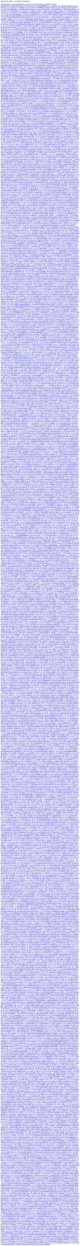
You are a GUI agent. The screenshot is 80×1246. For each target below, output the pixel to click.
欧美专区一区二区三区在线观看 (33, 45)
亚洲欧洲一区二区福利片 (41, 556)
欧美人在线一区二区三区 (57, 258)
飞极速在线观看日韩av (23, 453)
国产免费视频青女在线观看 (21, 581)
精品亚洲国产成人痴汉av (11, 550)
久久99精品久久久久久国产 (69, 218)
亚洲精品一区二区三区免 (45, 235)
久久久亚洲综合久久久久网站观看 (18, 12)
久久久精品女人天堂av (55, 6)
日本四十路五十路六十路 (17, 621)
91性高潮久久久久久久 (65, 495)
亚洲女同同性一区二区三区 (39, 291)
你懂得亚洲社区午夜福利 (31, 19)
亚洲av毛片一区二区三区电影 (48, 47)
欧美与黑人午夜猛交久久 (32, 365)
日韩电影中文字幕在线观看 (16, 100)
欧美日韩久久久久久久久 (54, 370)
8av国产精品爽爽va (22, 189)
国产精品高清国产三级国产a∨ (67, 472)
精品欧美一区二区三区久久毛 (19, 350)
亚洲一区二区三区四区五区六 (56, 142)
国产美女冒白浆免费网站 (31, 393)
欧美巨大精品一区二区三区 (42, 147)
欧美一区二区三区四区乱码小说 (55, 109)
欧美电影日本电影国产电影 (16, 98)
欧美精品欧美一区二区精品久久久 (26, 446)
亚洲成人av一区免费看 (58, 599)
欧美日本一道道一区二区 (66, 293)
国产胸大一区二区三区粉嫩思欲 (40, 111)
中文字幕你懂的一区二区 (43, 326)
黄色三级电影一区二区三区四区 (64, 362)
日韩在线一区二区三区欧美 (54, 256)
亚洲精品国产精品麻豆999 (51, 187)
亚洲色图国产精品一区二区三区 (22, 271)
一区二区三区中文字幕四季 (46, 637)
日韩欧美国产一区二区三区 (70, 634)
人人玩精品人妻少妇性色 (58, 52)
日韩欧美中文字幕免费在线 (68, 299)
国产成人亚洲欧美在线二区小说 (63, 416)
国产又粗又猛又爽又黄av (66, 105)
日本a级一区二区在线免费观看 (27, 395)
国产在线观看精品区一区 (63, 166)
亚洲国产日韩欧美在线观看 (52, 441)
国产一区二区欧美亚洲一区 (22, 187)
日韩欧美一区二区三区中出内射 (38, 451)
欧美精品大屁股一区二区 (41, 192)
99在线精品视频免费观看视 (54, 265)
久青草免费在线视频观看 (60, 235)
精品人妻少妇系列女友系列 (29, 205)
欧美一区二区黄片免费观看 (24, 154)
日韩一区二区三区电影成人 (30, 202)
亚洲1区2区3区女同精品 (68, 157)
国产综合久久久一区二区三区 (32, 17)
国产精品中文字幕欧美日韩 (66, 65)
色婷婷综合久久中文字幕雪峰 (31, 547)
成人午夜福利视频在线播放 (16, 48)
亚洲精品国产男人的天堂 (56, 210)
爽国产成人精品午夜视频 (16, 639)
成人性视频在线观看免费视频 (47, 116)
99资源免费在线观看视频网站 (61, 53)
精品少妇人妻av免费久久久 (39, 459)
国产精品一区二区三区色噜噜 (52, 240)
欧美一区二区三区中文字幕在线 (15, 540)
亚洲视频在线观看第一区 (43, 395)
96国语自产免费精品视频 (41, 512)
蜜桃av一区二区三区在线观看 (20, 309)
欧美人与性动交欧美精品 (42, 321)
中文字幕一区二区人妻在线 (57, 7)
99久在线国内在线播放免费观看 (38, 268)
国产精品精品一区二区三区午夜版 (62, 195)
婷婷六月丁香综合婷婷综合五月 (47, 410)
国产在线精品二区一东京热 (8, 601)
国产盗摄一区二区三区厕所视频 (61, 594)
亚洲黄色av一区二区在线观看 (40, 390)
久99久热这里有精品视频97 (45, 83)
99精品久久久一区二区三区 (59, 39)
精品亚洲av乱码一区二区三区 (25, 62)
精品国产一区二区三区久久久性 (68, 302)
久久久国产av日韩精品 (61, 205)
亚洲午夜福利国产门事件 (25, 184)
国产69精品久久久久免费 (24, 314)
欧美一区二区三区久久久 (49, 476)
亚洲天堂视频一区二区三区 (60, 365)
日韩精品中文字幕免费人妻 (12, 556)
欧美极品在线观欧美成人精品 (51, 550)
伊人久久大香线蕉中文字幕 (36, 309)
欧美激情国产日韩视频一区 (15, 85)
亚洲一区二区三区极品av (41, 253)
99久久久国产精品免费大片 (17, 118)
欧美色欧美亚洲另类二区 (25, 236)
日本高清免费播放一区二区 (39, 375)
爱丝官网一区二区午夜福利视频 (39, 60)
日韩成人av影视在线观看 (20, 593)
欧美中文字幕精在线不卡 (26, 655)
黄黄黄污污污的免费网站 (11, 375)
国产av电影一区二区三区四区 (22, 444)
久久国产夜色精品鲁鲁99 (25, 433)
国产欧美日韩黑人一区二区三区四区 (41, 535)
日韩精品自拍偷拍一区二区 (57, 431)
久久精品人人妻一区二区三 (60, 199)
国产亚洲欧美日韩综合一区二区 (25, 603)
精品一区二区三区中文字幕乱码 (14, 30)
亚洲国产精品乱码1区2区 (9, 133)
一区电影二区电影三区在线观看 (40, 324)
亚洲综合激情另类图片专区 (57, 565)
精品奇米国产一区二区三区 (8, 261)
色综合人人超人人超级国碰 (29, 233)
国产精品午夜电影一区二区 (53, 108)
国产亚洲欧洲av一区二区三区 (9, 62)
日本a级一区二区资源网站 (51, 294)
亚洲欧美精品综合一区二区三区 (42, 39)
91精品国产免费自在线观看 (60, 436)
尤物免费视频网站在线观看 (46, 88)
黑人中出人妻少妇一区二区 (38, 263)
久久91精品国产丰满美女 (41, 152)
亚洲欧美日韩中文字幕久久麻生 (17, 650)
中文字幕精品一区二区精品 (30, 608)
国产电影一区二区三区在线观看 (68, 593)
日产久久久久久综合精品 (15, 86)
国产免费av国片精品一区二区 (48, 98)
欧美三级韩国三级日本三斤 (56, 68)
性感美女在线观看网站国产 (39, 509)
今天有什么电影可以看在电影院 (41, 279)
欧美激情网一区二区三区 (46, 657)
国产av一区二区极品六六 (31, 27)
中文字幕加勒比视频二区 (62, 250)
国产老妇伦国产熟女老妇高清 (33, 200)
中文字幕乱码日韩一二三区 (47, 78)
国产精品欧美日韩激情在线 (26, 377)
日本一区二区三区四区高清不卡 (31, 520)
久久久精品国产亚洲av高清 (24, 142)
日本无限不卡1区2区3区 (22, 261)
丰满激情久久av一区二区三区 (37, 525)
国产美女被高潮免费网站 (9, 642)
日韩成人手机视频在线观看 (70, 301)
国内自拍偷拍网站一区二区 (63, 584)
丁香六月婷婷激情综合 (29, 50)
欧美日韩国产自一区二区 (32, 400)
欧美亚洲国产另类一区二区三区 (20, 225)
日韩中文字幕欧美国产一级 (41, 654)
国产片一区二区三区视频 (31, 48)
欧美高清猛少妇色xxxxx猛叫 (41, 276)
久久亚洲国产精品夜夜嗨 (35, 80)
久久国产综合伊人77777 (69, 457)
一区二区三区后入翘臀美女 (38, 444)
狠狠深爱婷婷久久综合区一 (49, 368)
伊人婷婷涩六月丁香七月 (65, 44)
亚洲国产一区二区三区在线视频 (36, 408)
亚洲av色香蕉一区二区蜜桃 (62, 406)
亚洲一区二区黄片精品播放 (69, 278)
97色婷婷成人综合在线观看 (43, 149)
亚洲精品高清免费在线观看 (44, 72)
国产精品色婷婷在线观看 (71, 599)
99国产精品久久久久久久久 (9, 174)
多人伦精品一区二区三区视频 (9, 576)
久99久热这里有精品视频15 (10, 9)
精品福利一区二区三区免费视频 (17, 90)
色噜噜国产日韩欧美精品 (48, 335)
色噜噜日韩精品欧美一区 (17, 25)
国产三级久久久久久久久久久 (32, 540)
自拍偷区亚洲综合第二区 (9, 515)
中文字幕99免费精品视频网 (11, 423)
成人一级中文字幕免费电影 (67, 367)
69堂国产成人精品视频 (71, 556)
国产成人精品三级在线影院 (25, 192)
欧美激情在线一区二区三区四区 (44, 53)
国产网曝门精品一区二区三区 (50, 45)
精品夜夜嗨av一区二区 (46, 337)
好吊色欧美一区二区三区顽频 (36, 413)
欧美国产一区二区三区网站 (13, 205)
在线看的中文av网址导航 (61, 359)
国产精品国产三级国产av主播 (54, 350)
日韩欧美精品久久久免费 (18, 401)
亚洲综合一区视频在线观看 (50, 545)
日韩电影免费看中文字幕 (39, 286)
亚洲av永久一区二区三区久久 (42, 423)
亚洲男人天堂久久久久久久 (39, 505)
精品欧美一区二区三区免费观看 (48, 19)
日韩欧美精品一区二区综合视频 (21, 60)
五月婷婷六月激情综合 (40, 575)
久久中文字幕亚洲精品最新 (29, 151)
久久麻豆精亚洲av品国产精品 (70, 162)
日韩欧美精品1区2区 (51, 63)
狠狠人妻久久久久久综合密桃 (55, 459)
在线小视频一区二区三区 (41, 222)
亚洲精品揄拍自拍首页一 (15, 547)
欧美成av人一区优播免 (52, 453)
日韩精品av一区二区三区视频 (66, 167)
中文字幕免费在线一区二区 (14, 608)
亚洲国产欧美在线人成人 (25, 114)
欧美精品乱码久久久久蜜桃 (27, 344)
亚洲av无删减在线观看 (68, 568)
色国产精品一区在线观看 (43, 194)
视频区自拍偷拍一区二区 (35, 372)
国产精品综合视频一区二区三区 (53, 309)
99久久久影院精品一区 (34, 357)
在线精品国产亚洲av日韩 (20, 362)
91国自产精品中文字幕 (52, 65)
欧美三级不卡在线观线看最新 (53, 388)
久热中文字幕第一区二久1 (46, 95)
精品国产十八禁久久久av (56, 276)
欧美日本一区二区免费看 (12, 29)
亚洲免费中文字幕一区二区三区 (64, 24)
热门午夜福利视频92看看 (54, 456)
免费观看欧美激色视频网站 (39, 449)
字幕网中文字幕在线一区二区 (59, 608)
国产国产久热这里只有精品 (57, 319)
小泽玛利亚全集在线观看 (57, 146)
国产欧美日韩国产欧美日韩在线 (55, 636)
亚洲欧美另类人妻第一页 (23, 175)
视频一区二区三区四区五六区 (52, 532)
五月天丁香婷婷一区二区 (50, 415)
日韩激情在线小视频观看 (49, 542)
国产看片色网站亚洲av (70, 279)
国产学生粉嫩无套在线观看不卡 (21, 63)
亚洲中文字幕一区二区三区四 (24, 283)
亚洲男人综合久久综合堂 (19, 652)
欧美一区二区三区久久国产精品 (25, 553)
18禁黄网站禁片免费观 (35, 392)
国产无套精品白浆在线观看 (59, 492)
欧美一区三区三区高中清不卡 (40, 138)
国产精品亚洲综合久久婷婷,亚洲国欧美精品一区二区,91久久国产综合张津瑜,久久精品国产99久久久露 (29, 4)
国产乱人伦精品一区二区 (71, 314)
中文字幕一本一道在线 (42, 210)
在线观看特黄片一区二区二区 (20, 354)
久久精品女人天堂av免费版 (43, 548)
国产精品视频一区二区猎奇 (21, 14)
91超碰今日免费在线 (36, 550)
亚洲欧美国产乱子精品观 (24, 279)
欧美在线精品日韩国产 (32, 128)
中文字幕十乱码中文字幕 (34, 543)
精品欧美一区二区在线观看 (69, 443)
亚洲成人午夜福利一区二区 (52, 454)
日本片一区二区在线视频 (65, 93)
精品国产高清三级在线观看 (9, 70)
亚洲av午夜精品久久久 (18, 644)
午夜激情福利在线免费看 (33, 241)
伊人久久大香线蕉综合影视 (21, 146)
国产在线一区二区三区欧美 (43, 190)
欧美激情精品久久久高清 (35, 169)
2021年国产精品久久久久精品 (36, 157)
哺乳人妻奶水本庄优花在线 (56, 380)
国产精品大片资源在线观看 (69, 462)
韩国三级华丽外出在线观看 (8, 265)
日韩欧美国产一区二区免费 (69, 387)
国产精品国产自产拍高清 (38, 124)
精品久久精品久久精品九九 (29, 403)
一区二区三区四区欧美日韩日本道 (25, 594)
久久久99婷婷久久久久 (34, 101)
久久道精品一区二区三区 (12, 502)
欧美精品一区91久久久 (48, 362)
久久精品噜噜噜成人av (48, 652)
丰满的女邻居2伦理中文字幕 (52, 106)
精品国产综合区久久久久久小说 (23, 448)
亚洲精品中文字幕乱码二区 (27, 73)
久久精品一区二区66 (34, 354)
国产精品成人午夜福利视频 (37, 65)
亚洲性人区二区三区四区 (66, 11)
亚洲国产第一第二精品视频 (70, 189)
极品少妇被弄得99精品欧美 (9, 114)
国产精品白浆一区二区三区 (61, 363)
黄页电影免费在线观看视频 (38, 108)
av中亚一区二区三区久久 (42, 614)
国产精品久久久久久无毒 (46, 30)
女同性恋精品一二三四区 (54, 449)
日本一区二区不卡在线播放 (62, 627)
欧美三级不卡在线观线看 (39, 271)
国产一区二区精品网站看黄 (64, 588)
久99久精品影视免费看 (64, 418)
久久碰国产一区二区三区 (42, 634)
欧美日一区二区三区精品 (41, 288)
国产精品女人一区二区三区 (68, 37)
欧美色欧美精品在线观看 (37, 81)
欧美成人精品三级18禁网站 (20, 101)
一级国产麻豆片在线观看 (25, 632)
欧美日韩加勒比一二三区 (26, 423)
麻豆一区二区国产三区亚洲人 (32, 335)
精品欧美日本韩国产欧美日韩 (56, 433)
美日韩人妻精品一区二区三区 (55, 159)
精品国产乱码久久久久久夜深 (49, 58)
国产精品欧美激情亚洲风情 (39, 322)
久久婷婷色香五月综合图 (15, 22)
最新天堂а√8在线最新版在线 (68, 62)
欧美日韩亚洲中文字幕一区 (30, 250)
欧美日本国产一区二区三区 (63, 484)
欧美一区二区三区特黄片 (65, 624)
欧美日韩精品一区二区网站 (9, 136)
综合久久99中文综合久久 (18, 47)
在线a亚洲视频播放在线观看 (36, 106)
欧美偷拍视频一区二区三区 (25, 274)
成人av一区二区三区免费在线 (50, 269)
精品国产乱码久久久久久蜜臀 (49, 307)
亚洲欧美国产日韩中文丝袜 (48, 166)
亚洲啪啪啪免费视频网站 (22, 268)
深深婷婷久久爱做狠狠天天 (8, 175)
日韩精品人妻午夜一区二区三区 (9, 184)
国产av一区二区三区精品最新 (62, 645)
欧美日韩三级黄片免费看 (23, 218)
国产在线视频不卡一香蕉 (25, 330)
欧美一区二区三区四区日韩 (34, 223)
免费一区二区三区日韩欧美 (54, 164)
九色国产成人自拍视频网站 (16, 335)
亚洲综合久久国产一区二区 (20, 67)
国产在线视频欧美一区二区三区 (24, 301)
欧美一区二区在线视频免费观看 (61, 424)
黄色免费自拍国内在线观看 (70, 281)
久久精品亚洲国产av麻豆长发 (65, 355)
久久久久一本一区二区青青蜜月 (56, 530)
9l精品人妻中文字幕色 (44, 134)
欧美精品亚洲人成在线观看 (43, 421)
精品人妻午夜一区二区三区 (23, 111)
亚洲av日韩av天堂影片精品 (40, 568)
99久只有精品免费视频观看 (39, 273)
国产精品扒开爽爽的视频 (28, 210)
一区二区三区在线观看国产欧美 (15, 312)
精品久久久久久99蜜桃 (21, 302)
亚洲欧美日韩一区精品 (13, 647)
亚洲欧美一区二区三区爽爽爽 (39, 329)
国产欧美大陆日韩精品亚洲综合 (55, 271)
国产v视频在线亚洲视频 (54, 253)
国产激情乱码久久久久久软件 (43, 121)
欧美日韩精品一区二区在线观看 (30, 426)
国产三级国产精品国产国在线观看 (57, 192)
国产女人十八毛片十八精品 (51, 90)
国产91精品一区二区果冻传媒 (23, 340)
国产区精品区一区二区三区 (65, 144)
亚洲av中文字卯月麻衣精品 (30, 85)
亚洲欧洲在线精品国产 (24, 174)
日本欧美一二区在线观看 (56, 215)
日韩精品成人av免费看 (48, 223)
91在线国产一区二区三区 (54, 462)
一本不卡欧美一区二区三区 (22, 263)
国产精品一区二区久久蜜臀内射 (31, 355)
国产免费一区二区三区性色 (63, 335)
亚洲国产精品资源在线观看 (61, 479)
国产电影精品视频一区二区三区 (51, 80)
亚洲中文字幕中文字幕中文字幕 (55, 230)
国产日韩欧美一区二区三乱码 (27, 311)
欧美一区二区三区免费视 (44, 517)
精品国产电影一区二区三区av (64, 78)
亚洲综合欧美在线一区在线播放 (55, 286)
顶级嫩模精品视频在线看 (38, 441)
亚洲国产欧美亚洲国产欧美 (71, 182)
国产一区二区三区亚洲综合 (16, 78)
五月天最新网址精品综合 (14, 403)
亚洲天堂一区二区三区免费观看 (63, 243)
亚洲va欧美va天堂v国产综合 (24, 6)
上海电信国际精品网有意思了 (27, 52)
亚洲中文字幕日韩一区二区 (8, 507)
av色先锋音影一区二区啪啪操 (43, 594)
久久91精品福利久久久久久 (34, 477)
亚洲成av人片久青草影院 (26, 654)
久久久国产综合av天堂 (22, 293)
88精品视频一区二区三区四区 (54, 589)
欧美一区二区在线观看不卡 (51, 619)
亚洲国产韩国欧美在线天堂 (18, 15)
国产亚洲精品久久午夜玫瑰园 (57, 502)
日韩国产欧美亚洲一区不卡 (47, 118)
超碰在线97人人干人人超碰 (8, 462)
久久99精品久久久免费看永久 (26, 68)
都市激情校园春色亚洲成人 (68, 306)
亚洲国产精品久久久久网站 (30, 55)
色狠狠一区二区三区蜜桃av (60, 27)
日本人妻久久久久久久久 (58, 382)
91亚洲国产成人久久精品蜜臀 (51, 571)
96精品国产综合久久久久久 (47, 584)
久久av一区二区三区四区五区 (59, 326)
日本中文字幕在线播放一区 (66, 571)
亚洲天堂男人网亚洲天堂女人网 (52, 218)
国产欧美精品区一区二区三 (19, 558)
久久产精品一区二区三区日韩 (22, 388)
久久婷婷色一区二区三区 (15, 428)
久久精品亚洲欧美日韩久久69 (41, 182)
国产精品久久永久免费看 (62, 17)
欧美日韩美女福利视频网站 (48, 86)
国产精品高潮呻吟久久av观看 (42, 553)
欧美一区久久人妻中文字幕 (38, 129)
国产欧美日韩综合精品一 (63, 476)
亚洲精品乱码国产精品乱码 (55, 217)
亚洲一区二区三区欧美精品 (21, 238)
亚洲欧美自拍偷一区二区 (28, 396)
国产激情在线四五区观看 (40, 456)
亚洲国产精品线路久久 (24, 217)
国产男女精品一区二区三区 (69, 591)
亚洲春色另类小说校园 (24, 251)
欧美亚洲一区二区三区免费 (39, 316)
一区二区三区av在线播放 (32, 296)
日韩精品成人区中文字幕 (66, 453)
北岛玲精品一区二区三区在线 (24, 281)
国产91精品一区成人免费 (61, 208)
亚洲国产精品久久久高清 (15, 96)
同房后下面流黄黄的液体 (22, 573)
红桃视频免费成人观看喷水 (12, 152)
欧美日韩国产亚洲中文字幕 (31, 639)
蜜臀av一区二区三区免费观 (44, 42)
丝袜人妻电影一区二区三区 (14, 629)
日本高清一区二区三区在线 (37, 63)
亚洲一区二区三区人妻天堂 (55, 298)
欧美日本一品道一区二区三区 (9, 453)
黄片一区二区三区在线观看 (53, 591)
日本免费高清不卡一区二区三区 (55, 263)
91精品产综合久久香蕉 (71, 378)
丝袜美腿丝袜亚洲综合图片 (64, 540)
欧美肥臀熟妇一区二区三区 (71, 316)
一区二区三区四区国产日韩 (35, 593)
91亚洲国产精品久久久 (71, 283)
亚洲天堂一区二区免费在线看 (9, 504)
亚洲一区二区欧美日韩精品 (21, 527)
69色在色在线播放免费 (45, 34)
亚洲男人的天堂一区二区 (7, 636)
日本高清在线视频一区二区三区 (32, 57)
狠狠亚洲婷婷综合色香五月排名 (23, 530)
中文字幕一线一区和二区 (14, 426)
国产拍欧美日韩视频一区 (19, 93)
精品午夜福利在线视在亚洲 (68, 441)
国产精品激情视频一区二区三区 (47, 401)
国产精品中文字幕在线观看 (20, 619)
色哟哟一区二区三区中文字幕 (13, 207)
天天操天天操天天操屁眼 (35, 299)
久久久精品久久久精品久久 (57, 420)
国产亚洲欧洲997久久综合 (59, 34)
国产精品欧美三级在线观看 (34, 650)
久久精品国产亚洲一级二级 (37, 14)
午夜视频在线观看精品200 (8, 390)
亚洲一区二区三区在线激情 (16, 119)
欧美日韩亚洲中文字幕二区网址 (15, 200)
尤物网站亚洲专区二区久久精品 (29, 482)
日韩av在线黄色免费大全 (71, 213)
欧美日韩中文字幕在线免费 (20, 169)
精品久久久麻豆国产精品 (31, 612)
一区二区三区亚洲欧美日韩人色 (55, 114)
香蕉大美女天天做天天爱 (20, 372)
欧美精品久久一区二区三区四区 (46, 486)
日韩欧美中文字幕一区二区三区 (36, 528)
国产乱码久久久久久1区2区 (34, 652)
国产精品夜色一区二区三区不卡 (63, 96)
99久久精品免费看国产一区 (67, 255)
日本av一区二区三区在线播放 (36, 347)
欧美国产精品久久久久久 (12, 568)
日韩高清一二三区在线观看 (52, 622)
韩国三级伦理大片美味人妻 (43, 538)
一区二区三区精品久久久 (66, 413)
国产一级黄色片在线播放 (18, 363)
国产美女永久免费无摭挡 (31, 627)
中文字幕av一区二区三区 (36, 156)
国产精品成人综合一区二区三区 (51, 563)
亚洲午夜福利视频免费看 (31, 235)
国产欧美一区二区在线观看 (57, 220)
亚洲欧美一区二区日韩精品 (60, 25)
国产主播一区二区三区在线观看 (24, 565)
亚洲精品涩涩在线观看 (51, 91)
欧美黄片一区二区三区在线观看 (48, 611)
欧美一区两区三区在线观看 (57, 141)
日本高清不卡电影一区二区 (46, 639)
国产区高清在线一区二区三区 (38, 164)
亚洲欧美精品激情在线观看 (41, 75)
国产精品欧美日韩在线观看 (62, 57)
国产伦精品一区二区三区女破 (10, 538)
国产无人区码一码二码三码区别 (12, 151)
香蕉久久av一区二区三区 (58, 134)
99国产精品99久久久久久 (55, 268)
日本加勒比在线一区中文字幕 (68, 550)
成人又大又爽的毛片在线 (23, 515)
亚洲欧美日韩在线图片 (24, 136)
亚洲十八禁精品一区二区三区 (10, 377)
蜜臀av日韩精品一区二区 (72, 142)
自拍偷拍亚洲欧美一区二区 (35, 189)
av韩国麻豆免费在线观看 (70, 350)
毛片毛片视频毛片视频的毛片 (48, 100)
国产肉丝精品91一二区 (52, 105)
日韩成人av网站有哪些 (36, 317)
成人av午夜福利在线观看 (22, 156)
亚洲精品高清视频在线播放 (15, 367)
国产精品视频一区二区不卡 (71, 390)
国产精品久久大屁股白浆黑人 (23, 213)
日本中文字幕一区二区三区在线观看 (40, 146)
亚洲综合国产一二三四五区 (20, 227)
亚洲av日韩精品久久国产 (39, 265)
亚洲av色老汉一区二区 (12, 395)
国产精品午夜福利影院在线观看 (33, 542)
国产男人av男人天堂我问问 (23, 91)
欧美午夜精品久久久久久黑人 (48, 523)
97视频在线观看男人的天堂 (50, 495)
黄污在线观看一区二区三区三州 (23, 162)
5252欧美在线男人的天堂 (69, 136)
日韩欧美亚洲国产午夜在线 (52, 598)
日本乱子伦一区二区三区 (53, 528)
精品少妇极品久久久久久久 (38, 230)
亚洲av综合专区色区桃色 (14, 580)
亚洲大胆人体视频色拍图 (22, 392)
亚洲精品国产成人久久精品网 (46, 489)
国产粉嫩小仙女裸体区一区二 (10, 113)
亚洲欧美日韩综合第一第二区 (56, 232)
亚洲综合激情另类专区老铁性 (36, 227)
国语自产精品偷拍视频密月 (39, 576)
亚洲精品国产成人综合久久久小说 (48, 202)
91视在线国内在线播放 (51, 624)
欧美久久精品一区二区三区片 (47, 32)
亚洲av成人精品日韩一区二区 (55, 228)
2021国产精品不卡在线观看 (8, 378)
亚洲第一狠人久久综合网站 (64, 354)
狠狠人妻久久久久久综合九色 (9, 7)
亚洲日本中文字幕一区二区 (23, 131)
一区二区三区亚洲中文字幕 (27, 522)
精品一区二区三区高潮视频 (67, 238)
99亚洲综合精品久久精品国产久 (25, 222)
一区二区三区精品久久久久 (13, 342)
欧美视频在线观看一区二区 (66, 533)
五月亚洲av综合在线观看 (13, 482)
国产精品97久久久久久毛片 (43, 481)
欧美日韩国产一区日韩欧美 (61, 88)
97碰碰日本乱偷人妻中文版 (56, 556)
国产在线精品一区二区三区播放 (58, 515)
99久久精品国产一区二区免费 (37, 573)
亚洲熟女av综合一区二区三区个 (22, 352)
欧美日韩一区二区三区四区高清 (70, 449)
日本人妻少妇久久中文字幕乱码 (21, 108)
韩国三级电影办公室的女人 (24, 265)
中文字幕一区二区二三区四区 (50, 471)
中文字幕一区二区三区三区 (58, 246)
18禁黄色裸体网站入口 (57, 9)
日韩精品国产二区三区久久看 (43, 599)
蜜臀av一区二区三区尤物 (38, 136)
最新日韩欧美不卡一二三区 (58, 553)
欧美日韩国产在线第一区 (20, 255)
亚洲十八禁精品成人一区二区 (15, 235)
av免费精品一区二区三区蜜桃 (27, 481)
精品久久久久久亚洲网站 (22, 144)
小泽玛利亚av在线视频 (66, 617)
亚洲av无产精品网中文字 (70, 180)
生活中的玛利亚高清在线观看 (24, 456)
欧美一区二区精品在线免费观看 (38, 238)
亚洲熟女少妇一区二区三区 (19, 80)
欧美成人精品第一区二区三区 (48, 662)
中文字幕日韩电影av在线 (13, 421)
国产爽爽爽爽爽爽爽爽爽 (53, 184)
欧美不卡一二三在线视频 (22, 260)
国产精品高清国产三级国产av (53, 136)
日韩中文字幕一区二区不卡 (11, 73)
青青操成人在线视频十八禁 (32, 584)
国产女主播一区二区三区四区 (68, 558)
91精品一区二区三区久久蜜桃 (24, 172)
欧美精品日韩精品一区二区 (56, 512)
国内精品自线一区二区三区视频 (18, 37)
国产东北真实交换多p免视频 (64, 100)
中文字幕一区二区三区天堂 (50, 317)
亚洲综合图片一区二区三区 (42, 141)
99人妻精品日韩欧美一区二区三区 (29, 383)
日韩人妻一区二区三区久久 (51, 302)
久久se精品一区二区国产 (54, 352)
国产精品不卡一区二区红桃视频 (40, 251)
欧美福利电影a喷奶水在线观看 (40, 510)
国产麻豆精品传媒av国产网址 (52, 558)
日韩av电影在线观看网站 (61, 396)
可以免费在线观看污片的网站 (9, 190)
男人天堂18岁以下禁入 (59, 641)
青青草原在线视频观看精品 (23, 509)
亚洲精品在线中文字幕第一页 (70, 161)
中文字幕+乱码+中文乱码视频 (71, 133)
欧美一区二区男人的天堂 (46, 596)
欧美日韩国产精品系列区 (15, 355)
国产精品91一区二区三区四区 (10, 326)
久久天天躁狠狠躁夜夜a (46, 547)
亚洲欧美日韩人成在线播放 (21, 256)
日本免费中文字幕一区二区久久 (30, 248)
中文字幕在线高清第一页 (39, 161)
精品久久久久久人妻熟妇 (67, 372)
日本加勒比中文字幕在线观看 (27, 538)
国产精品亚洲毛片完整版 (18, 664)
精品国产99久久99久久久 (23, 591)
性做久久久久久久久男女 (71, 271)
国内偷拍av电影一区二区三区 (15, 596)
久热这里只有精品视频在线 (45, 479)
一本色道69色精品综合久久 (14, 203)
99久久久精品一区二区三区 (26, 321)
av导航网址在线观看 (66, 35)
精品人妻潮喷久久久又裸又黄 (63, 118)
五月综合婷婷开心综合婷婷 (44, 424)
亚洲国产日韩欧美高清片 (35, 368)
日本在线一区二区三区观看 (64, 86)
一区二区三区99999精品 (27, 431)
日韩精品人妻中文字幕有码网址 (9, 134)
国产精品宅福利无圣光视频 (59, 151)
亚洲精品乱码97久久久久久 (66, 561)
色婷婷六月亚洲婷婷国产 (19, 543)
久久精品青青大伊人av (15, 195)
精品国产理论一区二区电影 (70, 589)
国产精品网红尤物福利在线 (27, 149)
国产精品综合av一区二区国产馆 (17, 586)
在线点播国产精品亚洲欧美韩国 (20, 81)
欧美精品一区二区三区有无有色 (23, 583)
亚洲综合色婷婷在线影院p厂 (43, 311)
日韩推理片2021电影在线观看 (61, 631)
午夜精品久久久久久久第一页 (31, 484)
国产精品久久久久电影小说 (37, 443)
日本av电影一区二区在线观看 (56, 375)
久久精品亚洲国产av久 (44, 312)
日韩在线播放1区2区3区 (45, 55)
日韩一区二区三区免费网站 (17, 405)
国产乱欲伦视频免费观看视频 (10, 180)
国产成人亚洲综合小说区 (16, 611)
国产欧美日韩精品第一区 (45, 631)
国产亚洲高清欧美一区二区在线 (33, 571)
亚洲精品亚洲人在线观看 (33, 24)
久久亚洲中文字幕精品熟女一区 (40, 515)
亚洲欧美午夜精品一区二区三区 (11, 383)
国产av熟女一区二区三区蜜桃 (64, 494)
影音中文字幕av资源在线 (20, 166)
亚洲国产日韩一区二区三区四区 (45, 518)
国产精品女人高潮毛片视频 (22, 164)
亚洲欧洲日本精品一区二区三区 (9, 52)
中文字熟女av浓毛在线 (24, 550)
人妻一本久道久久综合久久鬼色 (16, 606)
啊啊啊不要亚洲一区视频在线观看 (28, 134)
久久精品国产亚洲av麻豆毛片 (50, 533)
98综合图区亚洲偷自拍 (11, 75)
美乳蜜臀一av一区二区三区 (34, 103)
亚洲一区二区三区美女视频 (56, 60)
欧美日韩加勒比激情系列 (22, 159)
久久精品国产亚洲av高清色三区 (26, 382)
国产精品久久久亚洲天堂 (70, 289)
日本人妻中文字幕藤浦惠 (58, 296)
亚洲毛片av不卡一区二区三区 (16, 19)
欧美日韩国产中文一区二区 (70, 461)
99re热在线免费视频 (11, 253)
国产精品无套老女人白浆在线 (49, 167)
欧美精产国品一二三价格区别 (55, 174)
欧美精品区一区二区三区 (47, 490)
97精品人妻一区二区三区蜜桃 (47, 207)
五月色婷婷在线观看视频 (17, 243)
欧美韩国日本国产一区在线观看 (62, 20)
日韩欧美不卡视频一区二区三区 (23, 39)
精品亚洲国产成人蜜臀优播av (55, 505)
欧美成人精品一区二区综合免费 (30, 494)
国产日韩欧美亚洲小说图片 (16, 627)
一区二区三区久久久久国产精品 (37, 350)
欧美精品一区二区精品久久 (59, 548)
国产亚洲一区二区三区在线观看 (63, 22)
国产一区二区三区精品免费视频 (25, 507)
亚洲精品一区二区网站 (15, 40)
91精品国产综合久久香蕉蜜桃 (27, 29)
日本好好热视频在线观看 (56, 654)
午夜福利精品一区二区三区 (30, 22)
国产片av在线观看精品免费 (32, 78)
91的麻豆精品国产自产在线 (69, 265)
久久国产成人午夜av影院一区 (51, 11)
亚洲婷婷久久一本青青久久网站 (39, 215)
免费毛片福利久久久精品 (55, 222)
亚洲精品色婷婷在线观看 (53, 171)
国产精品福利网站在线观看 (27, 77)
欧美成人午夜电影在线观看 (23, 378)
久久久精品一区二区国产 (20, 532)
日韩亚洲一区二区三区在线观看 (21, 185)
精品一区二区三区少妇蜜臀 (68, 12)
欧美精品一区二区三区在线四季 (62, 578)
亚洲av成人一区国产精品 (46, 128)
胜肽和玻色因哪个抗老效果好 (12, 149)
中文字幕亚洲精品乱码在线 (49, 392)
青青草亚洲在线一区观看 (26, 502)
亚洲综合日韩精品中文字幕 (46, 96)
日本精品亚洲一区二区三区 (71, 512)
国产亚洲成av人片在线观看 (69, 253)
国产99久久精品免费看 (51, 227)
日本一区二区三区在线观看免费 (56, 451)
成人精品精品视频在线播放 (8, 131)
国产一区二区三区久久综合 (50, 360)
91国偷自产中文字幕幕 (70, 380)
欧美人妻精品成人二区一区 (64, 410)
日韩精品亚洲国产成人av (54, 278)
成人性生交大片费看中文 (10, 251)
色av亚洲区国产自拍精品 (45, 27)
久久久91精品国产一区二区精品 (41, 461)
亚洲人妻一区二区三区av (66, 45)
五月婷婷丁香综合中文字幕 (9, 466)
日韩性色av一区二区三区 (57, 632)
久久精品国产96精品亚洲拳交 (49, 93)
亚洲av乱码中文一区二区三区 (57, 283)
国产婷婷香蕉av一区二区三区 (23, 138)
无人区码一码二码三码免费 (53, 443)
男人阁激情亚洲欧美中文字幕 (65, 332)
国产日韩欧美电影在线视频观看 (32, 367)
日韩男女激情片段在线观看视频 (19, 171)
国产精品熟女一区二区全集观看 (27, 504)
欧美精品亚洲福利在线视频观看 (67, 581)
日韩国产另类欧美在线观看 (19, 411)
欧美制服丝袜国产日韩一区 (48, 540)
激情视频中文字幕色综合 (32, 118)
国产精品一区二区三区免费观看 (26, 190)
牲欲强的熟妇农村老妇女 (9, 461)
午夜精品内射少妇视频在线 (70, 309)
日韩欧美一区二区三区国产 (9, 339)
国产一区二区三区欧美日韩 (28, 72)
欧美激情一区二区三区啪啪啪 (11, 77)
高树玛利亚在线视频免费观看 (24, 390)
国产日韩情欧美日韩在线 (17, 429)
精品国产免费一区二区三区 (32, 405)
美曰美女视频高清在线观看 (52, 306)
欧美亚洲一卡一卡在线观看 (46, 385)
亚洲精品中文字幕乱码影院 (55, 138)
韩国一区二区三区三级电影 (23, 124)
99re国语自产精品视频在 (23, 443)
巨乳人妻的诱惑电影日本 (12, 147)
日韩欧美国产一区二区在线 (11, 179)
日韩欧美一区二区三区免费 (66, 400)
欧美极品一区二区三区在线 (42, 327)
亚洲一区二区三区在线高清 (42, 487)
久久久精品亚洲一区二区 (23, 441)
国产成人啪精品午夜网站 (72, 451)
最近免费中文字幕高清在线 (24, 182)
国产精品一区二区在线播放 (27, 518)
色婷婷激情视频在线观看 (23, 126)
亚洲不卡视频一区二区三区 (14, 490)
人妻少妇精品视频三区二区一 (45, 647)
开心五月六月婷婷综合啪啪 (18, 58)
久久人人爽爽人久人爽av (26, 298)
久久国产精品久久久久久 (42, 603)
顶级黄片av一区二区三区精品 (23, 286)
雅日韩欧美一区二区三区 (38, 589)
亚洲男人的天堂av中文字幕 (36, 581)
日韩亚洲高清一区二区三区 (19, 157)
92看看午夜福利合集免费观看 (58, 175)
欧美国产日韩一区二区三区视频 (62, 95)
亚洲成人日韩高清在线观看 (65, 91)
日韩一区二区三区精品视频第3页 (58, 274)
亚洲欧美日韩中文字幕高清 (50, 527)
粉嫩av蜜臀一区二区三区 (37, 185)
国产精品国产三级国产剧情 (39, 340)
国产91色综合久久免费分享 (56, 314)
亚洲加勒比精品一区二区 (35, 44)
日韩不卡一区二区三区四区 (16, 95)
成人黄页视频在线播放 (46, 365)
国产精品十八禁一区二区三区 (9, 324)
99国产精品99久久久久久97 (61, 48)
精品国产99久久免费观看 (72, 220)
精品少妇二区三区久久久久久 (17, 497)
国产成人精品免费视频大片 (11, 655)
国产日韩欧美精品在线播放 (41, 70)
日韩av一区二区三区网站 (36, 284)
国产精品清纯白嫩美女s (30, 42)
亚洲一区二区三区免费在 (13, 276)
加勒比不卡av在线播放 (7, 451)
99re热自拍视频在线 (18, 571)
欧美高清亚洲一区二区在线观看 (54, 67)
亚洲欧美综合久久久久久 (26, 179)
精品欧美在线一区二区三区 (31, 596)
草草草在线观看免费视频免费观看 (30, 523)
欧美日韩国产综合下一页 (68, 352)
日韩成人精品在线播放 (31, 401)
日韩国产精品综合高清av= (25, 467)
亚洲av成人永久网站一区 (59, 55)
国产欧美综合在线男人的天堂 (55, 129)
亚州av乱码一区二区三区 (50, 332)
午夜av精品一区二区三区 (31, 479)
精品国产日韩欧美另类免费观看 (15, 489)
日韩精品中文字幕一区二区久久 (46, 406)
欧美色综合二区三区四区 (69, 347)
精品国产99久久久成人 (63, 438)
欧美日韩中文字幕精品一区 (18, 294)
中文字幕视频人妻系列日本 (71, 466)
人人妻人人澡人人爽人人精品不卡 (23, 387)
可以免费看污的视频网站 (52, 14)
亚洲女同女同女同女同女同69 (55, 316)
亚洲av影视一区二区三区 (25, 434)
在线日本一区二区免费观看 (14, 32)
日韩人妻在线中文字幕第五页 (38, 228)
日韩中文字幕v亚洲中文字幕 (13, 494)
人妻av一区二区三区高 (50, 586)
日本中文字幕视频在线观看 (48, 354)
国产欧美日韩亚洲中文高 (34, 58)
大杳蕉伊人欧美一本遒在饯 (40, 283)
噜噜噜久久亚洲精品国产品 (27, 53)
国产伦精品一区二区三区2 (67, 106)
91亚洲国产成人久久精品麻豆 (56, 260)
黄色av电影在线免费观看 (20, 551)
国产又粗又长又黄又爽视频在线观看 (61, 194)
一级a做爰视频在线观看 (64, 545)
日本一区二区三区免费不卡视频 (56, 329)
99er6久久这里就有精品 (65, 197)
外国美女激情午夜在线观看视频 (60, 311)
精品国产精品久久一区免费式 (35, 90)
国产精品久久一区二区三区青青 (63, 385)
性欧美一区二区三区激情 (36, 415)
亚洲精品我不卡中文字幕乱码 (13, 424)
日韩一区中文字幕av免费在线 (52, 37)
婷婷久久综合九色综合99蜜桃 (66, 58)
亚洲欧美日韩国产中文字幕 (70, 217)
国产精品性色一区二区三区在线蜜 (18, 44)
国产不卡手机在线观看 (13, 420)
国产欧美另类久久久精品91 (58, 312)
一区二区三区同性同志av (66, 471)
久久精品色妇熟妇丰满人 (31, 243)
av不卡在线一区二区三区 (10, 433)
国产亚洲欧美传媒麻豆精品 (65, 307)
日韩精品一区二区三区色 (26, 660)
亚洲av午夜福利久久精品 (12, 487)
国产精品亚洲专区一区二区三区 (61, 606)
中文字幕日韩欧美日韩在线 (36, 457)
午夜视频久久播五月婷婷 (59, 644)
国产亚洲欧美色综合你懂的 (11, 298)
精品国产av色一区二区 (10, 441)
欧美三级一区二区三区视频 (8, 283)
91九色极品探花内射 (45, 296)
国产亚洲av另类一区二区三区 (71, 575)
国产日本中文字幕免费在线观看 (17, 24)
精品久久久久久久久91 (18, 400)
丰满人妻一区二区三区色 (66, 619)
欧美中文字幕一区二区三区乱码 (37, 171)
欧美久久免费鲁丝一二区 (18, 588)
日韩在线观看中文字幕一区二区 (49, 398)
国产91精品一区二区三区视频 (19, 106)
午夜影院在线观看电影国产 (27, 319)
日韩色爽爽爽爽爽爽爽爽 (55, 133)
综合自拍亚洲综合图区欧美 (71, 258)
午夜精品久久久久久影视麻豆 (37, 373)
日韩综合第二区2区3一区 (13, 72)
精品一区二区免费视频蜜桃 (21, 415)
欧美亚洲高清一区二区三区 (47, 248)
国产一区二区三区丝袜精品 (32, 98)
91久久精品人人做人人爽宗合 (36, 411)
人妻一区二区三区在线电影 (30, 203)
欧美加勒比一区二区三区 (27, 575)
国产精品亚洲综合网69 (36, 126)
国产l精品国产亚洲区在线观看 (9, 467)
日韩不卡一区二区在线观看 (17, 208)
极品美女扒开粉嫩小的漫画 (35, 532)
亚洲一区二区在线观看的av (8, 111)
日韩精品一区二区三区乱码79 (63, 248)
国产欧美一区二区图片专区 (62, 223)
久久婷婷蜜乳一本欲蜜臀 (64, 98)
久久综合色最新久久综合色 (25, 370)
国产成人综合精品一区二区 (51, 593)
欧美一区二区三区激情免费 (59, 123)
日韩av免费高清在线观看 (12, 660)
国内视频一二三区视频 (39, 154)
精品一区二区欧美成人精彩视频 (39, 500)
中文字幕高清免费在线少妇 (46, 22)
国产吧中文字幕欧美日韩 (50, 126)
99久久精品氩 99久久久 (32, 34)
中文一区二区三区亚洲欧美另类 (62, 657)
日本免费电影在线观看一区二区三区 (61, 583)
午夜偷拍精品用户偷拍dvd (51, 81)
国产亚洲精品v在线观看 (39, 172)
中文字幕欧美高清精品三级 (54, 273)
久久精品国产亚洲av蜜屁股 (8, 126)
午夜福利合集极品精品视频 (41, 655)
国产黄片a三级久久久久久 (17, 584)
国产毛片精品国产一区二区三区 (50, 367)
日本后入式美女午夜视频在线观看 (48, 400)
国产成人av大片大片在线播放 (13, 517)
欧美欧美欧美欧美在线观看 (25, 253)
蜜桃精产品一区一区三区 (40, 464)
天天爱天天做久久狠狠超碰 (47, 484)
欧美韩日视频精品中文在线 (25, 70)
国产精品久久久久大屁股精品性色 (68, 317)
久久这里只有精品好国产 (14, 555)
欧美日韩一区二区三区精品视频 (38, 260)
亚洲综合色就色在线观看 (65, 294)
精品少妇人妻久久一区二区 (21, 622)
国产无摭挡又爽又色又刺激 (24, 133)
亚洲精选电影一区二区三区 (19, 474)
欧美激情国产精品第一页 (15, 202)
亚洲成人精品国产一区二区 (14, 50)
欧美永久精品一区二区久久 (59, 121)
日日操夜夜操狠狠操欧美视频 (10, 161)
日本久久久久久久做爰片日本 (34, 35)
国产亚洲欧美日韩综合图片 (8, 553)
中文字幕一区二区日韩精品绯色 (62, 30)
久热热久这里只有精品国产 (65, 398)
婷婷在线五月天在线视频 (71, 50)
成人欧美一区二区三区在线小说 (56, 576)
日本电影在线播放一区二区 (26, 514)
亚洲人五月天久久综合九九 (24, 345)
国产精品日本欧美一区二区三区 (15, 27)
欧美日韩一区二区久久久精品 (53, 266)
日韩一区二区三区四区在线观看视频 (68, 368)
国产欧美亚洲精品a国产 (9, 293)
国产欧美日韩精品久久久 (70, 228)
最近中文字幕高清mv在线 (29, 659)
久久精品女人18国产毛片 (63, 486)
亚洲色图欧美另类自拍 (36, 218)
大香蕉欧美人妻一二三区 (23, 317)
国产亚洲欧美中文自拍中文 (45, 40)
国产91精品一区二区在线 (30, 245)
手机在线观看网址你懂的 (49, 169)
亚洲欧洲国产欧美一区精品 (23, 459)
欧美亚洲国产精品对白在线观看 (50, 200)
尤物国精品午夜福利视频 (33, 93)
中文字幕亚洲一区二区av (27, 556)
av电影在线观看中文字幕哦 (9, 274)
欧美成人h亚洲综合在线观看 (46, 208)
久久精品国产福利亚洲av (30, 629)
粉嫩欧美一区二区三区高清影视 (64, 116)
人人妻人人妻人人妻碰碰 (27, 634)
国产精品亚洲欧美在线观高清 (35, 294)
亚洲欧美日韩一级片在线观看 (60, 77)
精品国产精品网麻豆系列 (12, 212)
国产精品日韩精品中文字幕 (64, 586)
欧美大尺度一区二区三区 (37, 266)
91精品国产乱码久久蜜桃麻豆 (70, 444)
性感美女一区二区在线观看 (54, 161)
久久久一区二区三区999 (39, 184)
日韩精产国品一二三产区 (48, 17)
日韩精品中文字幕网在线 (55, 568)
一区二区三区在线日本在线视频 (51, 560)
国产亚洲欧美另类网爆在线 (60, 128)
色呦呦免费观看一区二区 (43, 50)
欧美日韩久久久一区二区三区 (57, 614)
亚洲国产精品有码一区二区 (27, 421)
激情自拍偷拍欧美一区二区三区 (19, 373)
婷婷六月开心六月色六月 (22, 11)
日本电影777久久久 (61, 499)
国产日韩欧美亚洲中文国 (31, 95)
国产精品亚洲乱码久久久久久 (70, 6)
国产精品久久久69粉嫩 (55, 655)
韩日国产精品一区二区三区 (21, 471)
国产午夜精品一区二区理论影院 (57, 604)
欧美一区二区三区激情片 (7, 340)
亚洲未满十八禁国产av (31, 208)
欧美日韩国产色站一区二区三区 (33, 360)
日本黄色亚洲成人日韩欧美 (30, 96)
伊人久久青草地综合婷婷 (43, 9)
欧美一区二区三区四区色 (51, 236)
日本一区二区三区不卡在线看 (50, 293)
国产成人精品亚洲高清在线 (61, 83)
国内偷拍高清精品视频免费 (46, 85)
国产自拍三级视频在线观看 (37, 105)
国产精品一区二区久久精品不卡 (17, 477)
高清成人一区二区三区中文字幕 (31, 86)
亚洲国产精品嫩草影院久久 (57, 111)
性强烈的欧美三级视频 (72, 377)
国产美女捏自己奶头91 (31, 606)
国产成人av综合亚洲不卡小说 (70, 388)
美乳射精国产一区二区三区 (26, 75)
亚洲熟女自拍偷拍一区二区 (48, 355)
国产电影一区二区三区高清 (62, 233)
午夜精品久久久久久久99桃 (27, 121)
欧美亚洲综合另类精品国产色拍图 (39, 604)
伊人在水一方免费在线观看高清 (41, 632)
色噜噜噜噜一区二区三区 (36, 527)
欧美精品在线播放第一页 (20, 560)
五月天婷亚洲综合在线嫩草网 (60, 429)
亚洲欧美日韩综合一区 (38, 91)
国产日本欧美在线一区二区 (71, 174)
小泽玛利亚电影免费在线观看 (55, 340)
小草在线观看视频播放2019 (22, 535)
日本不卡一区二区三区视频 (39, 289)
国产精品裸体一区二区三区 (8, 218)
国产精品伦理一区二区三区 (56, 152)
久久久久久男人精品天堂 (59, 522)
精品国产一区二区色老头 (7, 260)
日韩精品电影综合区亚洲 (14, 641)
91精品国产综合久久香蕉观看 (27, 326)
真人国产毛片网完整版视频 (71, 263)
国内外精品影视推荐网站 (24, 322)
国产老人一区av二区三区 (36, 144)
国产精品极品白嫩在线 (59, 547)
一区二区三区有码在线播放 (58, 73)
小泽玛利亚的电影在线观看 (24, 380)
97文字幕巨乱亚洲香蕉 (61, 652)
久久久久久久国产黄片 (55, 301)
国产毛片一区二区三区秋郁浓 (41, 220)
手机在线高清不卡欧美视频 (29, 40)
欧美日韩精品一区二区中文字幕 (46, 205)
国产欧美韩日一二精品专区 (65, 415)
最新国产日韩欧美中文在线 (16, 385)
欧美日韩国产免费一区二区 (8, 317)
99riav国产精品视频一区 (53, 330)
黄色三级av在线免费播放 (65, 202)
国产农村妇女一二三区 (60, 504)
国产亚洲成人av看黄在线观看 (41, 565)
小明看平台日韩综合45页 (60, 596)
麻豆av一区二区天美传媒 (31, 429)
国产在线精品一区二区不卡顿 (56, 179)
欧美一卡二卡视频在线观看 (29, 406)
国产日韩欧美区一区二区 (35, 560)
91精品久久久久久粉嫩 (53, 238)
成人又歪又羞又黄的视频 (15, 245)
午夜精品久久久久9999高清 (29, 246)
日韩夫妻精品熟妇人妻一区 (26, 212)
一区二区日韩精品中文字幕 (46, 243)
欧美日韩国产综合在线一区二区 (31, 428)
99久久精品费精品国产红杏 (41, 113)
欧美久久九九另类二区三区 (14, 484)
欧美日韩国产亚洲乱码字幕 (68, 184)
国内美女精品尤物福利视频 (54, 570)
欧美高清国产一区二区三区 (41, 301)
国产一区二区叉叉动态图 (49, 477)
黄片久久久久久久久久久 (8, 144)
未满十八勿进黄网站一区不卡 (47, 494)
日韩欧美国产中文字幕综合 (61, 490)
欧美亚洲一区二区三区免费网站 (9, 311)
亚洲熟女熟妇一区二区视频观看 (25, 599)
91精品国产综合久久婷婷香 (8, 6)
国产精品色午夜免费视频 (62, 32)
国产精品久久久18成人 (42, 446)
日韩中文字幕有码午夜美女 (35, 474)
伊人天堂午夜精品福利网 (71, 60)
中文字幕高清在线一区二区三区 (51, 103)
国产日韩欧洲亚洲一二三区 (8, 591)
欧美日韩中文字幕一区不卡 (22, 215)
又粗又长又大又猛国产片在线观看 (47, 616)
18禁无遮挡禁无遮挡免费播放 (53, 347)
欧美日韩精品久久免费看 (31, 25)
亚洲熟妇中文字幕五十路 (7, 164)
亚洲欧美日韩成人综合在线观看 (51, 299)
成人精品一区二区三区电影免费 (24, 464)
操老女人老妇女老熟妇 (25, 161)
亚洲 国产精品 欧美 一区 (56, 182)
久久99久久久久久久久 (17, 486)
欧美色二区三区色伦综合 (52, 413)
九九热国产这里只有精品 (59, 337)
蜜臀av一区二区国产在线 (9, 139)
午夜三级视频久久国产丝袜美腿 (23, 220)
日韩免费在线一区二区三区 (64, 47)
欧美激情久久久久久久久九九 (28, 578)
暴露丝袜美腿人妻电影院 (53, 131)
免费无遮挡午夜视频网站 (58, 190)
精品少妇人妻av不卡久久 (48, 57)
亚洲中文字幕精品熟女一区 (64, 650)
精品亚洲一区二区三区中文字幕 (51, 35)
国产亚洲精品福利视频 (69, 469)
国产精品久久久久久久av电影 (62, 85)
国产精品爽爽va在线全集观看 (67, 269)
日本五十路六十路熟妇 (7, 273)
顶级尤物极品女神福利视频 (68, 330)
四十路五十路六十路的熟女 (35, 240)
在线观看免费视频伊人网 (33, 47)
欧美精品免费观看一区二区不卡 (12, 396)
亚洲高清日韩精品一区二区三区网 (10, 319)
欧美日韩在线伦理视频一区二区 (21, 561)
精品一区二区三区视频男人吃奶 (41, 434)
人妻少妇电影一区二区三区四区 (26, 7)
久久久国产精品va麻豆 (55, 387)
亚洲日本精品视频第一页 (45, 606)
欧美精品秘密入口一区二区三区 (60, 395)
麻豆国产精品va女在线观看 (23, 566)
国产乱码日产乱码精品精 (37, 388)
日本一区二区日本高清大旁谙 (13, 246)
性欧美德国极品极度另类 (51, 144)
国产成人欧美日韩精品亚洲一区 (31, 398)
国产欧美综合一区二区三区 (13, 659)
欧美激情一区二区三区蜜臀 (44, 403)
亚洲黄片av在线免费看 (17, 334)
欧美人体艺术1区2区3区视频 (44, 344)
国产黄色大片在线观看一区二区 (40, 378)
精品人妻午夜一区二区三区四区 (59, 487)
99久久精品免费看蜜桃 (17, 393)
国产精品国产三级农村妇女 (68, 456)
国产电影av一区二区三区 (10, 505)
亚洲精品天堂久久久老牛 (64, 383)
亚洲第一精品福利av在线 (14, 210)
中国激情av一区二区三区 (64, 15)
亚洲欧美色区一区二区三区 (22, 105)
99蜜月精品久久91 (72, 212)
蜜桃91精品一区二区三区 (58, 421)
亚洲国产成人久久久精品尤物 (19, 528)
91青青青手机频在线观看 (62, 393)
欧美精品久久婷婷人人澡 (44, 492)
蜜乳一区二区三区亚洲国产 (23, 462)
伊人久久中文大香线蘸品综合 (40, 6)
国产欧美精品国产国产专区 (16, 17)
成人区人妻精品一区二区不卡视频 (55, 573)
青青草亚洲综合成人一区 (14, 88)
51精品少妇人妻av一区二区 (61, 405)
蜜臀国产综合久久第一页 (27, 141)
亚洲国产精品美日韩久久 (47, 363)
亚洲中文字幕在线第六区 (35, 362)
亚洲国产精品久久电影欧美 (35, 37)
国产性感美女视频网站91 (39, 330)
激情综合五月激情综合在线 (36, 598)
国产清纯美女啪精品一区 (32, 416)
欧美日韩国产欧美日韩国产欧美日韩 (15, 35)
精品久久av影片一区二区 (48, 24)
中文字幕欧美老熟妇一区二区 (53, 157)
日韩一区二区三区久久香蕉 (68, 580)
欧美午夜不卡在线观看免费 (35, 302)
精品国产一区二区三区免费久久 (46, 499)
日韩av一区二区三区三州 (14, 123)
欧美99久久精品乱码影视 (12, 654)
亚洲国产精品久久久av (46, 436)
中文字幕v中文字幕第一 (35, 11)
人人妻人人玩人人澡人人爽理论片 (48, 649)
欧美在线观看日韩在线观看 (43, 52)
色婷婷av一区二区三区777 (57, 378)
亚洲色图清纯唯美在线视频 (19, 357)
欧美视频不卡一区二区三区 (41, 274)
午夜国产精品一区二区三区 (16, 436)
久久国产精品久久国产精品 (50, 156)
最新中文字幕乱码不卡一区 (61, 203)
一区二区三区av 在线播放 (12, 481)
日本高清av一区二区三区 (51, 349)
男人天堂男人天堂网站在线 (42, 339)
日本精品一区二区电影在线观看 (45, 29)
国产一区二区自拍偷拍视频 (56, 288)
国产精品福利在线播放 (63, 19)
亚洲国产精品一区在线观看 (21, 451)
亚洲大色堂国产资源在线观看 (68, 345)
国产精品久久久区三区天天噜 (12, 578)
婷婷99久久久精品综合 (35, 471)
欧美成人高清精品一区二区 (45, 641)
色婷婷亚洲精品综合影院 (57, 279)
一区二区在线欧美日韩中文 (56, 113)
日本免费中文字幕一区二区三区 (38, 159)
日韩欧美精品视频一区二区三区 (34, 664)
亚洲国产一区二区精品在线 (71, 505)
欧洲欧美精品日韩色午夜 (44, 555)
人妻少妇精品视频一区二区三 (59, 147)
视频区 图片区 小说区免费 (72, 339)
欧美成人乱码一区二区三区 (39, 570)
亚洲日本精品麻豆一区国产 (60, 612)
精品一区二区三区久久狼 (7, 215)
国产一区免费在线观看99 (60, 40)
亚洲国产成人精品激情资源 (42, 507)
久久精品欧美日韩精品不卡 (18, 307)
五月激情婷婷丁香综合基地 (49, 418)
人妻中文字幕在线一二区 (70, 570)
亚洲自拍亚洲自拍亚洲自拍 (48, 438)
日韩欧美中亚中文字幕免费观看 (45, 504)
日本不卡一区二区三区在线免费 (38, 225)
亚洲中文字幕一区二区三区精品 (55, 172)
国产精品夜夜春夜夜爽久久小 (60, 555)
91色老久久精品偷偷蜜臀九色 (30, 88)
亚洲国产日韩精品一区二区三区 (17, 545)
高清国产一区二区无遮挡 (52, 561)
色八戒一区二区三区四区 (20, 368)
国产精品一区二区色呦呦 (13, 631)
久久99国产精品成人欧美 (64, 169)
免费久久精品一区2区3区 (26, 113)
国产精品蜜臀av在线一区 (28, 342)
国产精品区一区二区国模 (49, 650)
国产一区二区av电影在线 (25, 289)
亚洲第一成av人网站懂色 (19, 241)
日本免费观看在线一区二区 (46, 203)
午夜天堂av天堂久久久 (23, 604)
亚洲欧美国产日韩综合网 (32, 363)
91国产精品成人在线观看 (56, 321)
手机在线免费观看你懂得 (31, 20)
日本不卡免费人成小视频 (21, 457)
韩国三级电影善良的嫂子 (40, 466)
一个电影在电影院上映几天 (12, 116)
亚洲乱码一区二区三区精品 (52, 185)
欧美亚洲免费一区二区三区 (37, 622)
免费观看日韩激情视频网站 (21, 304)
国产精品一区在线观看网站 (54, 469)
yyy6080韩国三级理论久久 (71, 154)
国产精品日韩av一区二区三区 (66, 63)
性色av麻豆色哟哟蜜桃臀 (25, 469)
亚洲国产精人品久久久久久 (68, 622)
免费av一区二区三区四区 (44, 246)
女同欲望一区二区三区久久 (23, 232)
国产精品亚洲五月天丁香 (57, 327)
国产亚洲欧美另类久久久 (40, 281)
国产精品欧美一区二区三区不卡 (25, 512)
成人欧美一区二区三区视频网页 (41, 467)
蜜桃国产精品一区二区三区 (54, 575)
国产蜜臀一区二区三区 (37, 187)
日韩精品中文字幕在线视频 (54, 281)
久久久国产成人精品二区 (24, 291)
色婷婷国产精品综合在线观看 (40, 213)
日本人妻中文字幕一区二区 (62, 520)
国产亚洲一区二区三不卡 (11, 469)
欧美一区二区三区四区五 (70, 321)
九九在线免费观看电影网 (21, 332)
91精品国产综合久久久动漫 (23, 109)
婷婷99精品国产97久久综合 (27, 147)
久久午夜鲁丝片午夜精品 (45, 199)
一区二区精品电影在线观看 (35, 255)
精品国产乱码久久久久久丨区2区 (10, 514)
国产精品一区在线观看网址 (48, 497)
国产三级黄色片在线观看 (23, 129)
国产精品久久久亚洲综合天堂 (14, 609)
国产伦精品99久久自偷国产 (9, 217)
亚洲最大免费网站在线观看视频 (51, 12)
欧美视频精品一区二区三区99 (15, 20)
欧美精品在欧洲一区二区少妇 (61, 403)
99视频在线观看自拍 (66, 80)
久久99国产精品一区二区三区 (13, 233)
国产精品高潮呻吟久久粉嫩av (38, 256)
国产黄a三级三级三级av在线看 (9, 370)
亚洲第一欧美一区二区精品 (42, 73)
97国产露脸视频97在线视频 (17, 34)
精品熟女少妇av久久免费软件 (18, 103)
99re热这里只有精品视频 (45, 429)
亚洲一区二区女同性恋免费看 (27, 177)
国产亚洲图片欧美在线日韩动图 (66, 392)
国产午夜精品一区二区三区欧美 (18, 418)
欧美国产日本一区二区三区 (18, 197)
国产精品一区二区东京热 (69, 256)
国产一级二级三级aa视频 (27, 152)
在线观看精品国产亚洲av (9, 500)
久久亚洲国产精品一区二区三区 (70, 171)
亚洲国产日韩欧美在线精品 (30, 30)
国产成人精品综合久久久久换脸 (22, 258)
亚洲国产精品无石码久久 (27, 327)
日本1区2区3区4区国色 (8, 124)
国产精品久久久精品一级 (69, 268)
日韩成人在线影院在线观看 (46, 48)
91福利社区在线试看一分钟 (8, 232)
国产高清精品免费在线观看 (59, 119)
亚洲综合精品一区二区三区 (30, 649)
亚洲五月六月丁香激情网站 (26, 288)
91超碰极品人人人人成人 (57, 50)
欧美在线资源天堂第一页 (7, 268)
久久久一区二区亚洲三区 (17, 410)
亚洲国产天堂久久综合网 (39, 114)
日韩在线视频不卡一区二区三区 (64, 207)
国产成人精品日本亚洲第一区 (35, 197)
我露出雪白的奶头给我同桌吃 (47, 250)
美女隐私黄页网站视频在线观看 (21, 65)
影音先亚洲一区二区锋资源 (16, 626)
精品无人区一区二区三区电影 (57, 70)
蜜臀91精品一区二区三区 (9, 603)
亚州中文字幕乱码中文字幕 (11, 121)
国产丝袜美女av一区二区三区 (66, 227)
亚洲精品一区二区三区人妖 (56, 213)
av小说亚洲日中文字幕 (35, 293)
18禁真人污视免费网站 (63, 497)
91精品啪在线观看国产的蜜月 (48, 383)
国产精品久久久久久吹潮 (44, 151)
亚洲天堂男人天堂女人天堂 (20, 413)
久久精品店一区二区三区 (40, 162)
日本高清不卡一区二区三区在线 (20, 228)
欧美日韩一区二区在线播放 (8, 109)
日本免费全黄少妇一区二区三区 (29, 116)
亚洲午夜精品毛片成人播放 (34, 15)
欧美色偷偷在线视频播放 (19, 533)
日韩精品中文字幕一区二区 (63, 626)
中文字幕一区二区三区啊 (7, 156)
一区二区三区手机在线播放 (30, 32)
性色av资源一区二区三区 (41, 537)
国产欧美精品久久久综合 (65, 126)
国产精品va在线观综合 (28, 537)
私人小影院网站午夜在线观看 (37, 304)
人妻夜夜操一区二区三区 (27, 420)
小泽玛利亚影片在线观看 (67, 240)
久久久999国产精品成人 (24, 375)
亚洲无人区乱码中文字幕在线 (44, 177)
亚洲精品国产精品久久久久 (32, 100)
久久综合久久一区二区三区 (49, 15)
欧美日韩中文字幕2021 (53, 345)
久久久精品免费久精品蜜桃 (69, 284)
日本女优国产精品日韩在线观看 (45, 396)
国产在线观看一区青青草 (61, 342)
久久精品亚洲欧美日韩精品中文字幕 (50, 580)
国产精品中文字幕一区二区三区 (22, 273)
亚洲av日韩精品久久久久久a (40, 387)
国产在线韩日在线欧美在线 (8, 512)
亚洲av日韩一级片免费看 (45, 612)
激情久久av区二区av (18, 83)
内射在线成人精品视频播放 (17, 416)
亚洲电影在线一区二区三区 (46, 609)
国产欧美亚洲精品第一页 (66, 101)
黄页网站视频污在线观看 (44, 245)
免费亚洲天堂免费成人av (71, 9)
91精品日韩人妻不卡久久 (45, 195)
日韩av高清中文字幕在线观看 (26, 339)
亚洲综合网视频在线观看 (41, 68)
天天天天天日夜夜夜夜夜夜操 (39, 217)
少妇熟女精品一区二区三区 (38, 174)
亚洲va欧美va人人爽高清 (70, 67)
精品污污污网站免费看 (8, 566)
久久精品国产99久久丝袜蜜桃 (19, 657)
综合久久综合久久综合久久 (64, 241)
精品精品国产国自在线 (10, 314)
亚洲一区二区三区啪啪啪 (22, 284)
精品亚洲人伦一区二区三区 (45, 578)
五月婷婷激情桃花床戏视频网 (24, 601)
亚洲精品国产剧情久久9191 (14, 55)
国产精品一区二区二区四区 (71, 129)
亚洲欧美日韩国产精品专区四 (45, 439)
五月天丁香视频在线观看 (56, 180)
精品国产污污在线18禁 (21, 347)
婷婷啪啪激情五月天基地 (43, 7)
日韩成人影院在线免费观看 (40, 133)
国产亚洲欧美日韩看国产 (31, 119)
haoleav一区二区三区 (6, 227)
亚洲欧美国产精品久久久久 (40, 380)
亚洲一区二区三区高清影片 (64, 357)
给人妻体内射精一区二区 (10, 142)
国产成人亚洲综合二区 (31, 644)
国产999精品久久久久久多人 (8, 446)
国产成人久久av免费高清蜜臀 (40, 180)
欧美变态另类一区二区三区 (11, 53)
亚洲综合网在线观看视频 (46, 20)
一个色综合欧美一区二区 (29, 194)
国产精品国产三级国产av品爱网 (61, 42)
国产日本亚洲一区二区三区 (70, 322)
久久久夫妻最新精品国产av (52, 617)
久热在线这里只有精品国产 (68, 225)
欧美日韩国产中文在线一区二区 (50, 101)
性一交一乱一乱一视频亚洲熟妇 (55, 154)
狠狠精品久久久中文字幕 (67, 532)
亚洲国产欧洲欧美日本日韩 (67, 563)
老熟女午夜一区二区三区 (60, 177)
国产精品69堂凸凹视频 (8, 510)
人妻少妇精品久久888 (20, 128)
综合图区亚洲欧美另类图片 (29, 492)
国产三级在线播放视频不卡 (16, 45)
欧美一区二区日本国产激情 (71, 109)
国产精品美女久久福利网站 (40, 142)
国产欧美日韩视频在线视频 (66, 90)
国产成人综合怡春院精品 (41, 62)
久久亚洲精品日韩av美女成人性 (27, 9)
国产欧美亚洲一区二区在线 (26, 487)
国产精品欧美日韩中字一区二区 (53, 457)
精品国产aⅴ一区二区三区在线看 (41, 139)
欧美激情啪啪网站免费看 (14, 248)
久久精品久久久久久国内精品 (70, 108)
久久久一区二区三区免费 (39, 131)
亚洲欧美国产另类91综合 (47, 416)
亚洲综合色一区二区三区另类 (13, 194)
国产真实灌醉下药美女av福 (14, 649)
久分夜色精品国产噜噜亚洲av (46, 233)
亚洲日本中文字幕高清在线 (65, 428)
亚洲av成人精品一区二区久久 (49, 428)
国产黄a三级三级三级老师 (54, 162)
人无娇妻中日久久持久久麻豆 (66, 360)
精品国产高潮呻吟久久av (30, 499)
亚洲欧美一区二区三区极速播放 (14, 57)
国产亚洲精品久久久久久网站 (40, 314)
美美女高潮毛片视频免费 (66, 14)
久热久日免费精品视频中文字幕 (14, 42)
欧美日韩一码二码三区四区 (8, 172)
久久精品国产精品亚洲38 (40, 179)
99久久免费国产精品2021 (7, 162)
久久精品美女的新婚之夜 (20, 299)
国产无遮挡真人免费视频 (52, 411)
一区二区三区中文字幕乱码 (29, 555)
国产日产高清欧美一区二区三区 (59, 139)
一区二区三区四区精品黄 (61, 29)
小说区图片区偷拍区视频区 (50, 44)
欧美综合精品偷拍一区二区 (39, 352)
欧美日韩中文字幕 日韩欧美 (29, 641)
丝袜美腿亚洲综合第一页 (35, 12)
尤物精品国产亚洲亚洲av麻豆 (10, 288)
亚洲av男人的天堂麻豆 (26, 276)
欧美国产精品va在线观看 (34, 167)
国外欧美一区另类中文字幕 (55, 261)
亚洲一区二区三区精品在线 (56, 537)
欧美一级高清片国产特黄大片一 (30, 662)
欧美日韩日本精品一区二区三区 (31, 359)
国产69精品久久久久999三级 (49, 241)
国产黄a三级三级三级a (25, 180)
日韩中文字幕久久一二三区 (67, 560)
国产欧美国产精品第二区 (24, 324)
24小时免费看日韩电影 (20, 223)
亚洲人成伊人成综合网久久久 (57, 514)
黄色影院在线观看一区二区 (58, 467)
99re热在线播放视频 (54, 62)
